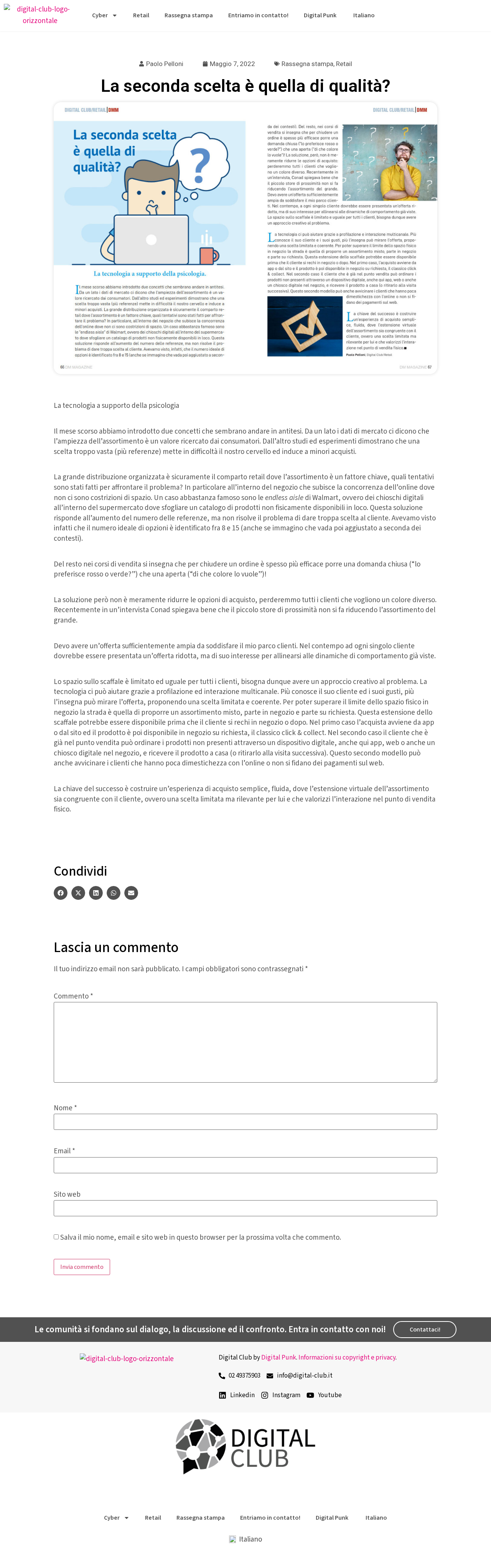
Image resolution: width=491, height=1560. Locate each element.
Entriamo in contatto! (258, 15)
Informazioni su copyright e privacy (346, 1357)
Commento (73, 996)
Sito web (67, 1194)
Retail (141, 15)
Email (64, 1151)
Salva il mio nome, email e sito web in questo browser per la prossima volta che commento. (200, 1237)
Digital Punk (320, 15)
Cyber (100, 15)
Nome (65, 1108)
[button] (61, 893)
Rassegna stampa (189, 15)
